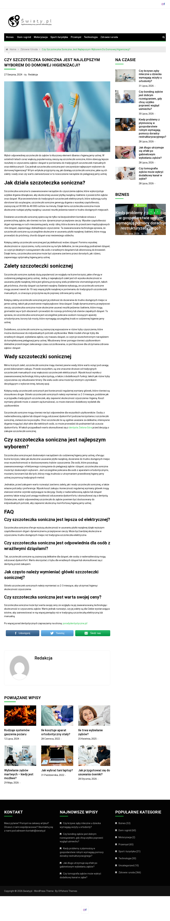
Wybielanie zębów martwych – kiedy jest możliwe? (18, 774)
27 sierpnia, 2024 (13, 74)
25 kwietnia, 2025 (87, 738)
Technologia (91, 37)
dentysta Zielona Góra (80, 427)
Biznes (10, 37)
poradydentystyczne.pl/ (75, 623)
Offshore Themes (67, 891)
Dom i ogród (24, 37)
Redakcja (33, 74)
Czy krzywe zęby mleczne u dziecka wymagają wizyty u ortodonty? (150, 76)
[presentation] (151, 212)
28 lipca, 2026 (146, 141)
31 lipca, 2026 (146, 86)
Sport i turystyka (59, 37)
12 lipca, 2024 (11, 738)
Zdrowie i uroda (109, 37)
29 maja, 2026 (11, 782)
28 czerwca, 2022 (50, 738)
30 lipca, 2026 (146, 113)
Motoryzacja (41, 37)
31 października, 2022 (52, 775)
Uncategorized (126, 865)
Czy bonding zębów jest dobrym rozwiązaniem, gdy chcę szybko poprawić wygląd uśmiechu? (151, 100)
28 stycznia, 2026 (87, 778)
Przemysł (76, 37)
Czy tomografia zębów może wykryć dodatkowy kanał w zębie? (151, 173)
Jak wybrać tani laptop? (57, 770)
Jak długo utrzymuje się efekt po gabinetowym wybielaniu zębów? (151, 152)
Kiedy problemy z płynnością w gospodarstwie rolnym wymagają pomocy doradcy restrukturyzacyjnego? (152, 128)
